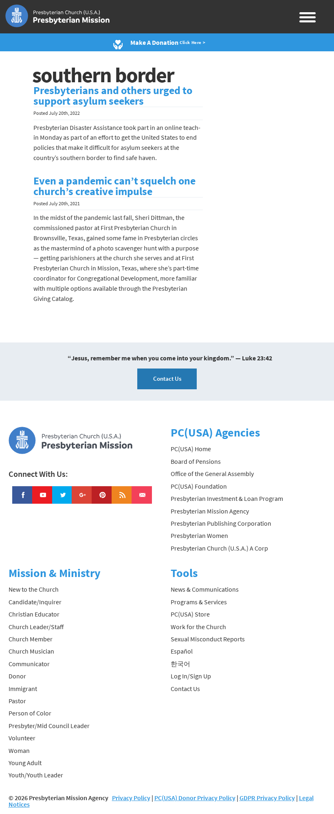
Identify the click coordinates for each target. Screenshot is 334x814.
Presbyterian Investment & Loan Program (227, 498)
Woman (19, 750)
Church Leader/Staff (36, 627)
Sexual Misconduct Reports (208, 639)
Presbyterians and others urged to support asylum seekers (112, 96)
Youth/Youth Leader (36, 775)
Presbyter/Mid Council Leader (49, 726)
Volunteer (22, 738)
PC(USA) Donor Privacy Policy (194, 798)
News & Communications (205, 589)
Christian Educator (34, 614)
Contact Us (167, 378)
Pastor (17, 701)
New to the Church (34, 589)
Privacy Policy (131, 798)
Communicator (29, 664)
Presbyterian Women (199, 535)
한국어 (180, 664)
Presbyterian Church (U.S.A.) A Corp (219, 548)
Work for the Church (198, 627)
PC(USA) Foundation (199, 486)
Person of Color (30, 713)
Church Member (31, 639)
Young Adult (25, 763)
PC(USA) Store (190, 614)
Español (182, 651)
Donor (17, 676)
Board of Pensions (196, 461)
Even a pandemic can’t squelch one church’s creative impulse (114, 186)
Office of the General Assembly (212, 474)
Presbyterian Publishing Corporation (221, 523)
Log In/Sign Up (191, 676)
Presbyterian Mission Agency (210, 511)
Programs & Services (199, 602)
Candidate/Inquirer (35, 602)
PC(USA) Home (191, 449)
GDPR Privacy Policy (267, 798)
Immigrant (23, 689)
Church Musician (31, 651)
